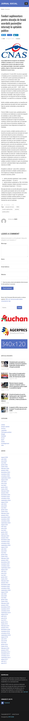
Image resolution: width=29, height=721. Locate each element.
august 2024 (4, 502)
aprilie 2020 (4, 599)
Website (3, 274)
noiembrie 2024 (5, 496)
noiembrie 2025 (5, 474)
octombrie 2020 (5, 588)
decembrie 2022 (5, 539)
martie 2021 (4, 579)
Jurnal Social (9, 3)
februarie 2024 (5, 513)
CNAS (17, 207)
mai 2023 (3, 530)
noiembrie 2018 (5, 631)
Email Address (5, 267)
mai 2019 (3, 620)
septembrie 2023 (6, 523)
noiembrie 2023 (5, 519)
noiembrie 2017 (5, 654)
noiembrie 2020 (5, 586)
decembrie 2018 (5, 629)
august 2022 (4, 547)
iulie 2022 (3, 549)
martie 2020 (4, 601)
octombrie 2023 (5, 521)
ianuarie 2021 (4, 582)
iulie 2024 (3, 504)
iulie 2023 (3, 526)
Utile (2, 445)
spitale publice (5, 211)
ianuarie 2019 (4, 627)
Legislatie (4, 430)
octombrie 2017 (5, 655)
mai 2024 (3, 508)
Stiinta (3, 441)
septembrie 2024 (6, 500)
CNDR (3, 38)
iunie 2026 (4, 461)
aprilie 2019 (4, 622)
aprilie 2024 (4, 509)
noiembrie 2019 (5, 609)
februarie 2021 (5, 581)
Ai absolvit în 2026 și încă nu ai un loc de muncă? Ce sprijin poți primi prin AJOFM (18, 409)
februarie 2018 (5, 648)
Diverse (3, 428)
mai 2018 (3, 642)
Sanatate (18, 38)
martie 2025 (4, 489)
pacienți (17, 209)
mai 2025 (3, 485)
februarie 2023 (5, 536)
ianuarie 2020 (4, 605)
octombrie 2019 (5, 611)
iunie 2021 (4, 573)
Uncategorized (5, 443)
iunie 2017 (4, 663)
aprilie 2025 (4, 487)
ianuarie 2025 (4, 493)
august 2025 (4, 480)
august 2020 (4, 592)
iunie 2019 (4, 618)
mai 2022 (3, 553)
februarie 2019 (5, 626)
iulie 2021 (3, 571)
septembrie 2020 (6, 590)
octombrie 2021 (5, 566)
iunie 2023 (4, 528)
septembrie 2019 (6, 612)
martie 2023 (4, 534)
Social (2, 438)
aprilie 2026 (4, 465)
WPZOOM (11, 717)
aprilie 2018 (4, 644)
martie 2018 (4, 646)
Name (2, 259)
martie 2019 (4, 624)
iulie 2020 (3, 594)
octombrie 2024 (5, 498)
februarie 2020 (5, 603)
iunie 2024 (4, 506)
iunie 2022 (4, 551)
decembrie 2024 (5, 494)
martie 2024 (4, 511)
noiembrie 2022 (5, 541)
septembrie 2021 (6, 568)
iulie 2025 (3, 481)
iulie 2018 (3, 639)
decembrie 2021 (5, 562)
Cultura (3, 425)
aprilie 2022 (4, 554)
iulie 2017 (3, 661)
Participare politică (6, 432)
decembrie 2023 (5, 517)
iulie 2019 (3, 616)
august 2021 (4, 569)
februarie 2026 (5, 468)
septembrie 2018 (6, 635)
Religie (3, 434)
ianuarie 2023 (4, 538)
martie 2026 (4, 466)
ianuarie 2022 (4, 560)
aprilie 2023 (4, 532)
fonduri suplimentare (7, 209)
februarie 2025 (5, 491)
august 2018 (4, 637)
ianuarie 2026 (4, 470)
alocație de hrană (9, 207)
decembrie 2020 (5, 584)
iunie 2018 (4, 641)
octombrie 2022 (5, 543)
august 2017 (4, 659)
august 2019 (4, 614)
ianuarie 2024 (4, 515)
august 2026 (4, 457)
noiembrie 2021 (5, 564)
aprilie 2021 (4, 577)
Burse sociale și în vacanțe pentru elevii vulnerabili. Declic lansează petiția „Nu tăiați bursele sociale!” (17, 375)
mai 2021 (3, 575)
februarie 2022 (5, 558)
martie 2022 (4, 556)
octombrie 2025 (5, 476)
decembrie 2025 (5, 472)
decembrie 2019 (5, 607)
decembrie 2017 (5, 652)
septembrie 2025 (6, 478)
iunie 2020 (4, 596)
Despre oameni (5, 426)
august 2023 (4, 524)
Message (3, 243)
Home (2, 9)
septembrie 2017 (6, 657)
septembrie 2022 (6, 545)
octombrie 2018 (5, 633)
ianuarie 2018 (4, 650)
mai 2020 (3, 597)
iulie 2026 (3, 459)
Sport (2, 439)
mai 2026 (3, 463)
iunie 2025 (4, 483)
